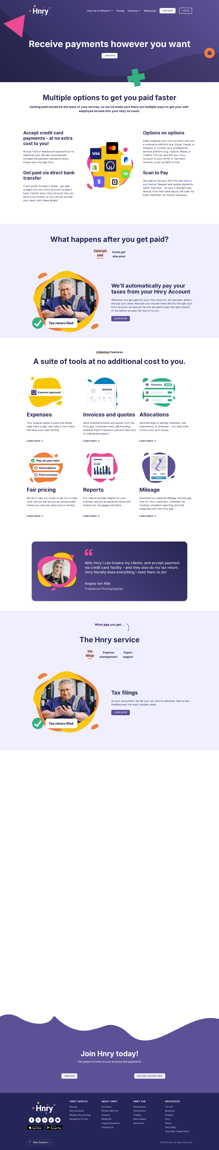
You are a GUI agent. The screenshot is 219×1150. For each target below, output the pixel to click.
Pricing (120, 10)
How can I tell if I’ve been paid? (68, 993)
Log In (185, 10)
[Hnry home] (45, 1108)
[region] (109, 883)
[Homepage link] (41, 11)
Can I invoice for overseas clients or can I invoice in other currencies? (91, 964)
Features (133, 10)
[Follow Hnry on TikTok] (51, 1120)
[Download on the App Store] (35, 1128)
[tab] (100, 253)
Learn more (120, 318)
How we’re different (98, 10)
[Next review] (188, 883)
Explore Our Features (150, 1076)
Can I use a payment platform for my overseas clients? (82, 978)
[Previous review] (30, 883)
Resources (150, 10)
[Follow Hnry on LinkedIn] (44, 1120)
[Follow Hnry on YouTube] (57, 1120)
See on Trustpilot (109, 904)
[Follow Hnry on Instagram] (38, 1120)
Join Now (167, 10)
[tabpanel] (151, 302)
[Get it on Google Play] (54, 1128)
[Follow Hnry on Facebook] (31, 1120)
